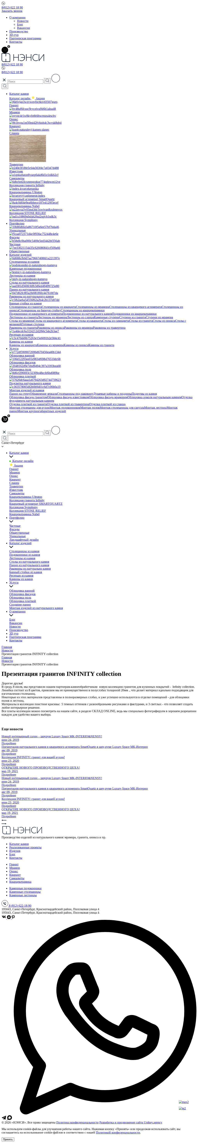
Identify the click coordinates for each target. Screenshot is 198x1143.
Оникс (13, 476)
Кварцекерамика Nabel (24, 514)
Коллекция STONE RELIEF (27, 510)
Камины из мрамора (50, 345)
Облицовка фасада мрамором (108, 397)
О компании (17, 17)
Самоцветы (16, 493)
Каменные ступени (106, 317)
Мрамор (14, 472)
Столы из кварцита (89, 320)
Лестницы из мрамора (52, 317)
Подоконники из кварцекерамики (134, 313)
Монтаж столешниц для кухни (29, 407)
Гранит (14, 469)
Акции (18, 465)
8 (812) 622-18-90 (20, 905)
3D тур (13, 633)
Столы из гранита (141, 320)
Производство (18, 31)
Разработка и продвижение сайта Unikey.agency (130, 1122)
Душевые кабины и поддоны (112, 393)
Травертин (16, 486)
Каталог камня (19, 93)
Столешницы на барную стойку (40, 310)
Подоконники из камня (24, 554)
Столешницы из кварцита (59, 306)
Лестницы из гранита (23, 317)
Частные (14, 525)
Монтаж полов (90, 407)
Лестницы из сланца (80, 317)
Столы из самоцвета (115, 320)
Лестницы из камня (22, 558)
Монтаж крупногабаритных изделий (41, 411)
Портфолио (16, 223)
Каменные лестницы (23, 895)
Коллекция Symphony (23, 507)
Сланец (14, 483)
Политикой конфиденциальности (118, 1132)
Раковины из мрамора (78, 327)
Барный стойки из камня (25, 572)
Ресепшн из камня (21, 575)
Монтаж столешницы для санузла (122, 407)
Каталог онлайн (20, 98)
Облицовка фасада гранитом (28, 397)
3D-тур (14, 34)
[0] (5, 50)
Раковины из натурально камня (30, 568)
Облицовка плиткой (22, 601)
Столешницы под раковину (75, 393)
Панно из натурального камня (29, 565)
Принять (8, 1139)
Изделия (14, 850)
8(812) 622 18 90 (12, 7)
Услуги (14, 348)
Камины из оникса (76, 345)
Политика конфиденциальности (77, 1122)
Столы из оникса (164, 320)
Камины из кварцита (23, 345)
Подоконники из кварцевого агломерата (35, 313)
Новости (22, 21)
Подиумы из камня (144, 393)
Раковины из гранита (23, 327)
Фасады (14, 529)
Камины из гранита (101, 345)
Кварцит (15, 479)
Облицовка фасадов (22, 594)
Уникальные (17, 536)
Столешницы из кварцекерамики (83, 310)
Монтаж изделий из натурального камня (36, 608)
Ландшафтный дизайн (24, 539)
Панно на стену (19, 393)
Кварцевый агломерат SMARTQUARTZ (35, 503)
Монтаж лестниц (155, 407)
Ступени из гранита (132, 317)
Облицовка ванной (22, 590)
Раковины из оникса (50, 327)
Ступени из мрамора (159, 317)
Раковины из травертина (109, 327)
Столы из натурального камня (29, 561)
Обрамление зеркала (43, 393)
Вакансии (23, 28)
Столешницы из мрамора (92, 306)
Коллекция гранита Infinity (26, 500)
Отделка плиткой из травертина (68, 404)
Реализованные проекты (25, 847)
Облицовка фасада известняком (68, 397)
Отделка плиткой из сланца (107, 404)
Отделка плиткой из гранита (28, 404)
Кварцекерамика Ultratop (25, 496)
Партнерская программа (25, 38)
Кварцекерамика (20, 881)
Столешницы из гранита (25, 306)
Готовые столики (33, 324)
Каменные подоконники (25, 888)
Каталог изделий (20, 254)
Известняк (16, 489)
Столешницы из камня (24, 551)
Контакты (15, 41)
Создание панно (20, 604)
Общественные (19, 532)
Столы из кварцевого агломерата (55, 320)
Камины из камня (21, 579)
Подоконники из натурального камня (87, 313)
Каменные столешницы (25, 891)
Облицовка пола (20, 597)
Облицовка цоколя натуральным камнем (154, 397)
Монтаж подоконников (65, 407)
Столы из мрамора (21, 320)
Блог (20, 24)
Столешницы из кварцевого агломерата (135, 306)
